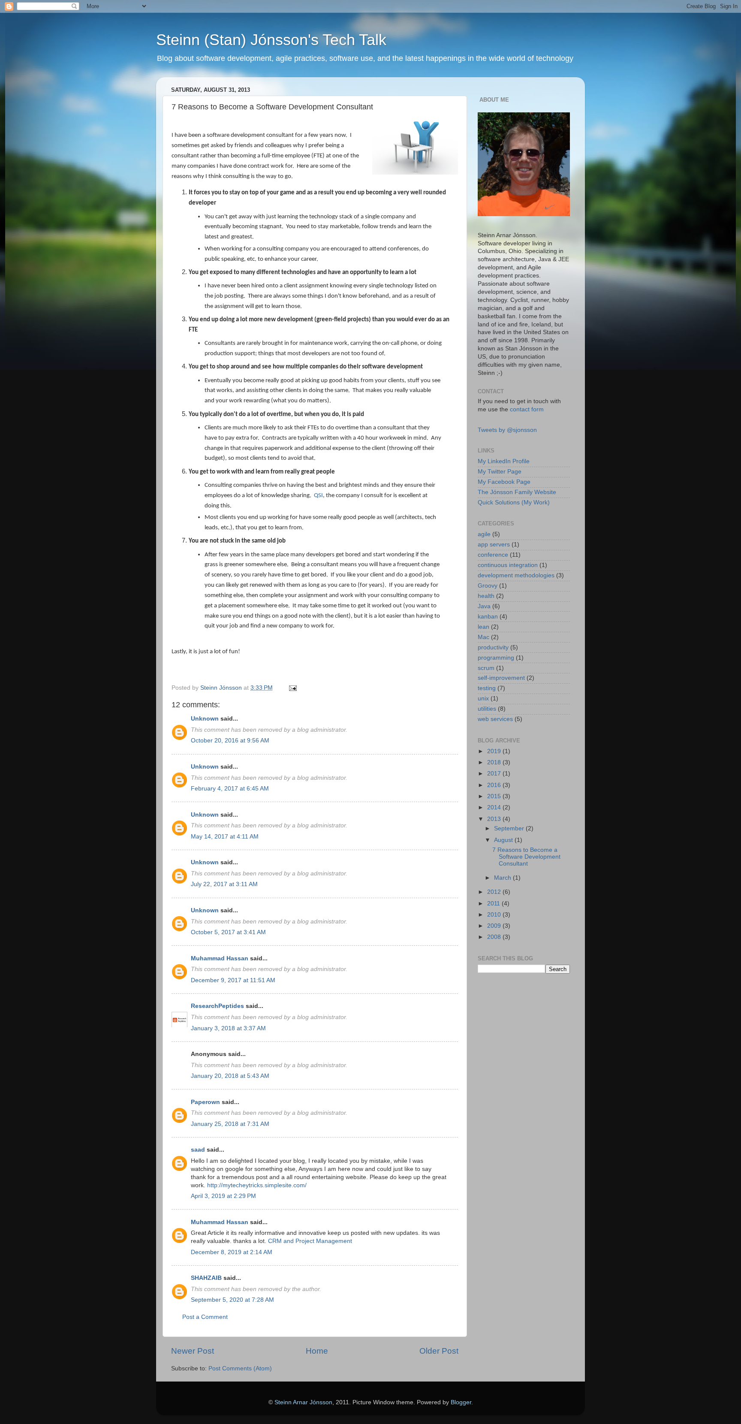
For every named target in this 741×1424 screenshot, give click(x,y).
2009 (495, 926)
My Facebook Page (504, 482)
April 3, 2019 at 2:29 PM (223, 1196)
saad (198, 1149)
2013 (495, 819)
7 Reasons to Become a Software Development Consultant (526, 857)
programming (496, 658)
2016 (495, 785)
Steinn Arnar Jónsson (303, 1402)
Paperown (205, 1102)
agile (484, 534)
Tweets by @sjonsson (507, 430)
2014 (495, 807)
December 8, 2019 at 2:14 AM (231, 1252)
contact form (527, 409)
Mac (483, 637)
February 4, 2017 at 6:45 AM (230, 788)
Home (317, 1350)
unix (483, 698)
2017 (495, 773)
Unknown (205, 718)
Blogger (461, 1402)
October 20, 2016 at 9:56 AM (230, 740)
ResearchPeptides (217, 1006)
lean (483, 627)
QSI (318, 495)
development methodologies (516, 575)
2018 (495, 762)
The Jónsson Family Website (517, 492)
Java (484, 606)
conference (493, 555)
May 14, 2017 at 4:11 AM (225, 836)
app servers (494, 544)
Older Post (438, 1350)
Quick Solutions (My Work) (514, 502)
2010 (495, 914)
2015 (495, 796)
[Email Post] (292, 688)
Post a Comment (205, 1317)
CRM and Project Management (310, 1241)
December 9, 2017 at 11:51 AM (233, 980)
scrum (486, 668)
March (503, 878)
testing (487, 688)
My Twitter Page (499, 471)
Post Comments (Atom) (240, 1368)
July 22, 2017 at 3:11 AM (224, 884)
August (504, 840)
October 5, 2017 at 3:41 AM (228, 932)
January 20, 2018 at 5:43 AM (230, 1076)
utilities (487, 709)
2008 (495, 937)
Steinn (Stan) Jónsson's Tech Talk (271, 39)
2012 (495, 892)
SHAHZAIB (206, 1278)
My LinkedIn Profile (504, 461)
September (510, 828)
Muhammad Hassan (219, 958)
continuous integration (508, 565)
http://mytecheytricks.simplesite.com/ (257, 1185)
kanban (488, 616)
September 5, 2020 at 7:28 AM (232, 1300)
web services (495, 719)
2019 (495, 751)
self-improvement (501, 678)
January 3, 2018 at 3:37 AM (228, 1028)
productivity (493, 647)
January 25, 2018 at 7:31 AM (230, 1124)
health (486, 596)
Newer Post (192, 1350)
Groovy (487, 585)
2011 (494, 903)
